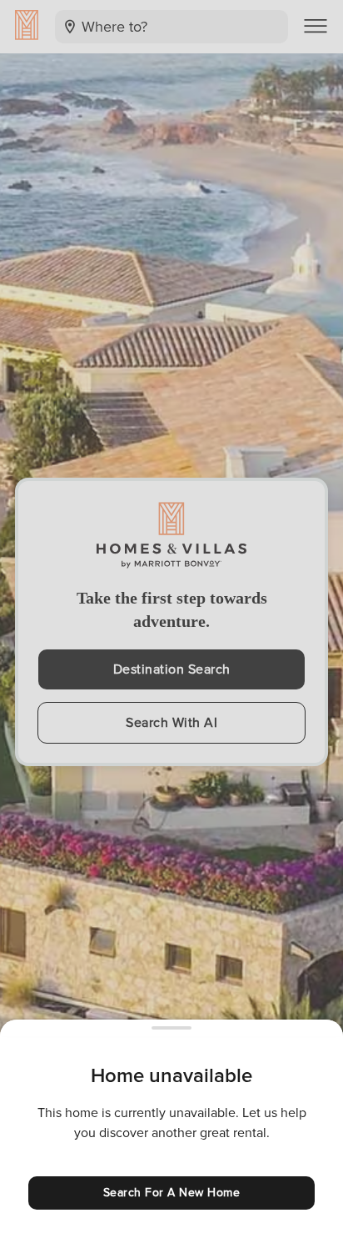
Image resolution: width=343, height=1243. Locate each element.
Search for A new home (172, 1192)
